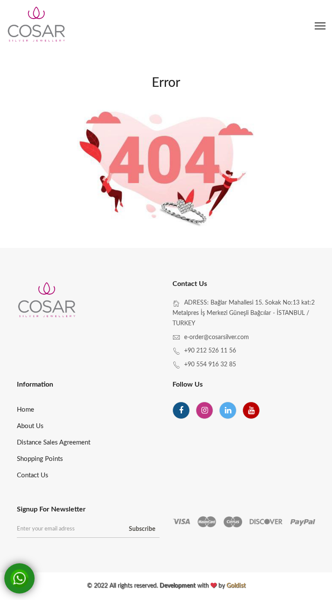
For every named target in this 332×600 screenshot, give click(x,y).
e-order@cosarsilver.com (216, 337)
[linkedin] (227, 410)
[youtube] (251, 410)
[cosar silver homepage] (36, 26)
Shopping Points (40, 459)
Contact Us (32, 475)
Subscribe (142, 529)
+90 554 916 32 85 (210, 365)
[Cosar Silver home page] (47, 301)
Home (25, 409)
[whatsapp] (19, 578)
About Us (30, 426)
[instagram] (204, 410)
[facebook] (181, 410)
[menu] (320, 25)
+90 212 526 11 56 (210, 351)
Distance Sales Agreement (53, 442)
